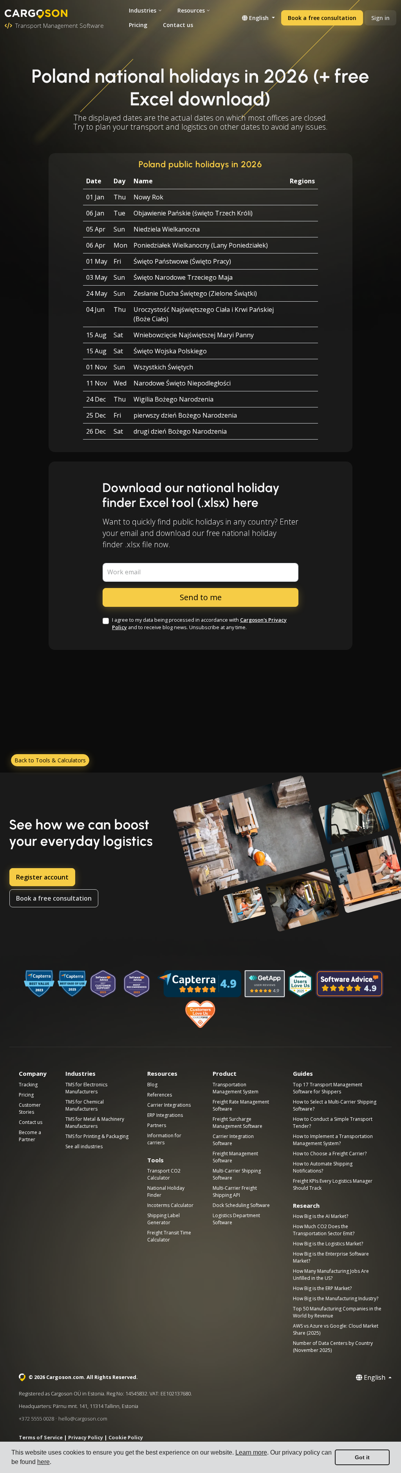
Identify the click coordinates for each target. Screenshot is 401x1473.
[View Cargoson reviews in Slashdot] (300, 983)
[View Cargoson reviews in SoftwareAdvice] (349, 983)
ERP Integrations (165, 1115)
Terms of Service (41, 1437)
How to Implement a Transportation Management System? (333, 1140)
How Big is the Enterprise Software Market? (331, 1257)
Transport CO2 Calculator (164, 1174)
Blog (152, 1084)
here (43, 1462)
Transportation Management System (235, 1088)
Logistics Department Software (236, 1219)
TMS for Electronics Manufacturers (86, 1088)
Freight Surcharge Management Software (237, 1122)
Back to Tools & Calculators (50, 760)
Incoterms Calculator (170, 1205)
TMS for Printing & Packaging (96, 1136)
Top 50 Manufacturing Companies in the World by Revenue (337, 1312)
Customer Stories (30, 1108)
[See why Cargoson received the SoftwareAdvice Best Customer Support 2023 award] (103, 983)
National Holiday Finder (165, 1191)
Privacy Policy (85, 1437)
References (159, 1094)
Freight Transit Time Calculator (169, 1236)
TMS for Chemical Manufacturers (84, 1105)
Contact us (178, 25)
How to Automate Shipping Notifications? (322, 1167)
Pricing (138, 25)
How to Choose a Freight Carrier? (330, 1153)
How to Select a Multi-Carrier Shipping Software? (334, 1105)
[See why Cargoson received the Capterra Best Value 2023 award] (39, 983)
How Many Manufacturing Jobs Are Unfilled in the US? (331, 1274)
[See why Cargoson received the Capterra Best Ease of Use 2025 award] (72, 983)
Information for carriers (164, 1139)
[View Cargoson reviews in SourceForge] (200, 1014)
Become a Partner (30, 1136)
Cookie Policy (125, 1437)
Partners (156, 1125)
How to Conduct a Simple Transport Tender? (332, 1122)
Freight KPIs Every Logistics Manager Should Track (332, 1184)
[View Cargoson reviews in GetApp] (264, 983)
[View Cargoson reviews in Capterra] (199, 983)
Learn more (251, 1452)
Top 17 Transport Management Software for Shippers (327, 1088)
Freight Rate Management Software (241, 1105)
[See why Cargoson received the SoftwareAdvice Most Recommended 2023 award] (136, 983)
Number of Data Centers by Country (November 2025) (333, 1347)
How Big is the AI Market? (320, 1216)
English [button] (258, 18)
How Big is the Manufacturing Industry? (335, 1298)
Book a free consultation (322, 18)
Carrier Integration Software (233, 1140)
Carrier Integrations (169, 1105)
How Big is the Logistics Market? (328, 1243)
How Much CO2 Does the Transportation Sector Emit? (323, 1230)
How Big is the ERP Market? (322, 1288)
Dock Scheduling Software (241, 1205)
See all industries (84, 1146)
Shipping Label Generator (163, 1219)
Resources (191, 10)
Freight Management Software (235, 1157)
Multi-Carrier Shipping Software (237, 1174)
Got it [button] (362, 1457)
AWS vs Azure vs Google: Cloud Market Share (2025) (335, 1329)
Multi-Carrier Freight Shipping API (235, 1191)
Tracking (28, 1084)
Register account (42, 877)
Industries (142, 10)
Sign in (380, 18)
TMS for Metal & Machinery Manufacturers (94, 1122)
